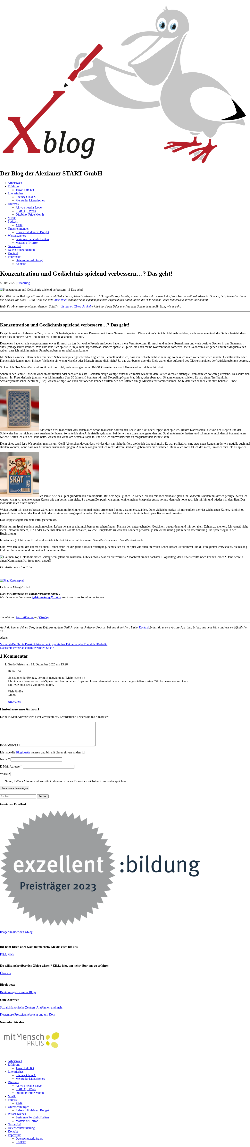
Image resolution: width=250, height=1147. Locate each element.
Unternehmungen (18, 228)
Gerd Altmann (25, 617)
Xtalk (19, 225)
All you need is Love (29, 207)
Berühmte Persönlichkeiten (32, 239)
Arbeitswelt (15, 182)
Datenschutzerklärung (21, 249)
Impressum (14, 256)
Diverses (13, 204)
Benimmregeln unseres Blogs (18, 992)
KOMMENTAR (10, 745)
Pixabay (44, 617)
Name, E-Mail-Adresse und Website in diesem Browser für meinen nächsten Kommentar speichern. (66, 781)
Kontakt (13, 253)
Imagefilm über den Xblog (16, 932)
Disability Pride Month (30, 214)
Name (5, 759)
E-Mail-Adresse (11, 766)
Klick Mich (7, 954)
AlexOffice (60, 299)
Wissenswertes (17, 235)
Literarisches (15, 193)
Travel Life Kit (25, 189)
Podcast (12, 221)
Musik (12, 218)
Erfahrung (14, 186)
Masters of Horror (27, 242)
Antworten (14, 701)
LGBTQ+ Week (26, 211)
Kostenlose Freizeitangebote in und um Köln (27, 1014)
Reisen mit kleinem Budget (32, 232)
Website (5, 773)
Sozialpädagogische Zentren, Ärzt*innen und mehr (31, 1007)
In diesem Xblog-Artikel (76, 306)
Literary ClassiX (26, 197)
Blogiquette (23, 752)
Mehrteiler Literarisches (30, 200)
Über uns (5, 973)
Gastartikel (14, 246)
